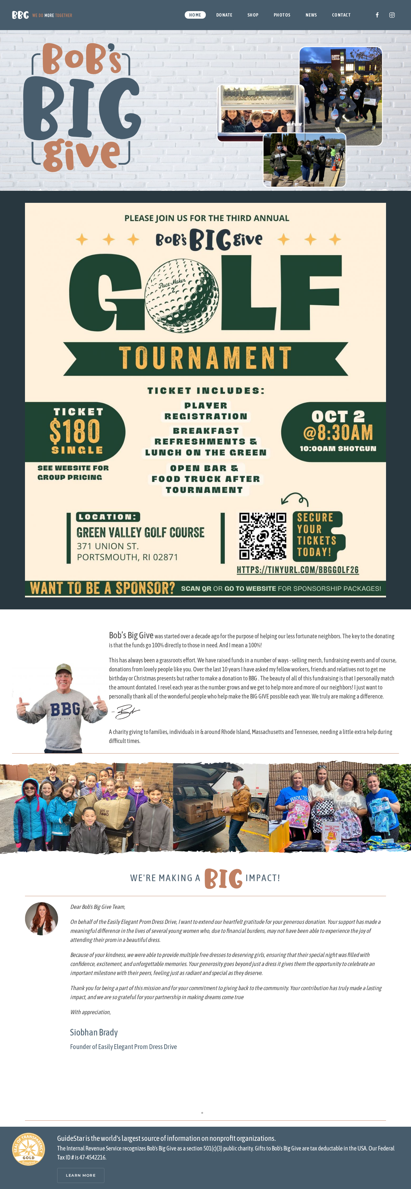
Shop (253, 14)
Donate (224, 14)
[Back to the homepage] (42, 15)
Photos (282, 14)
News (311, 14)
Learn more (81, 1175)
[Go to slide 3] (208, 1112)
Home (195, 14)
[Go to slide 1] (195, 1112)
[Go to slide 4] (215, 1112)
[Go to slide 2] (202, 1112)
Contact (341, 14)
